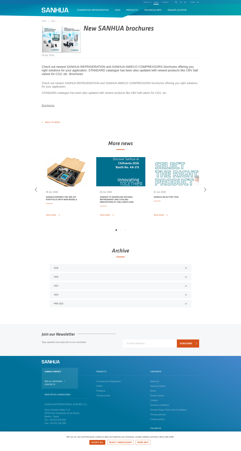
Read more (52, 215)
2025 (56, 277)
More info (143, 442)
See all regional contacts (53, 382)
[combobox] (183, 2)
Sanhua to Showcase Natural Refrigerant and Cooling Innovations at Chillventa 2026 (119, 169)
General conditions (159, 405)
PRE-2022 (58, 303)
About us (154, 381)
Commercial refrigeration (108, 381)
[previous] (36, 190)
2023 (56, 294)
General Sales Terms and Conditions (168, 410)
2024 (56, 286)
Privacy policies (158, 414)
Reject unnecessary (120, 442)
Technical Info (103, 395)
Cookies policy (157, 419)
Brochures (76, 74)
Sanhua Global (157, 386)
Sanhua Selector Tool (171, 164)
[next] (205, 190)
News (53, 21)
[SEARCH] (175, 2)
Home (44, 21)
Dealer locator (157, 395)
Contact (154, 400)
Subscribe (186, 343)
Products (100, 391)
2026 (56, 268)
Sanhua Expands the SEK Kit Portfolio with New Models (64, 167)
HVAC (99, 386)
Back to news (52, 122)
